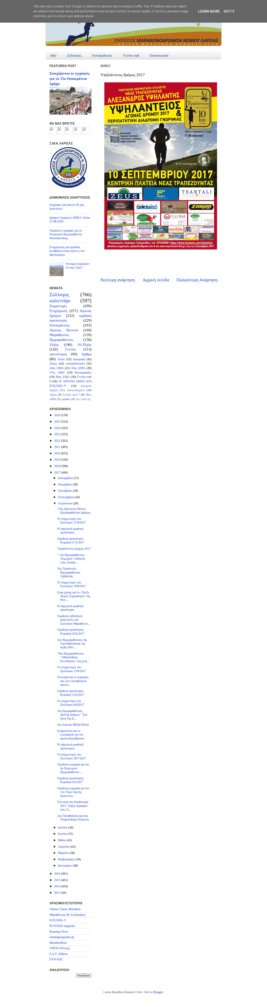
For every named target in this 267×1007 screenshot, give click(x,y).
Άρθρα (86, 354)
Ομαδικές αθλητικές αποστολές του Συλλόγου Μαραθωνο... (73, 619)
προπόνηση (58, 354)
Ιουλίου (63, 827)
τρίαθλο (66, 399)
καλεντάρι (59, 300)
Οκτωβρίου (65, 490)
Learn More (209, 11)
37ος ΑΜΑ (57, 372)
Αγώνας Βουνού (63, 330)
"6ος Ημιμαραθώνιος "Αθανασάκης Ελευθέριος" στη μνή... (73, 657)
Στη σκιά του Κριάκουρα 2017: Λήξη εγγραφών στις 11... (72, 805)
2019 (57, 459)
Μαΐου (62, 840)
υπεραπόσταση (75, 363)
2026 (57, 415)
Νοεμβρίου (65, 484)
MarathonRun (58, 943)
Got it (229, 11)
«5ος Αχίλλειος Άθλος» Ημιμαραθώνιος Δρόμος (73, 510)
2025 (57, 421)
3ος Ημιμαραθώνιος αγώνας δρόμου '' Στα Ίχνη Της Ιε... (72, 714)
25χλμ (53, 363)
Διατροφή (79, 359)
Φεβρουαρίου (67, 859)
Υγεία (61, 359)
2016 (57, 873)
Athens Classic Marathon (65, 909)
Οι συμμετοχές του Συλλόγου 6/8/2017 (70, 702)
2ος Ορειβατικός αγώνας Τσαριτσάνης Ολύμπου (73, 817)
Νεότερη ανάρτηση (117, 279)
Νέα (53, 55)
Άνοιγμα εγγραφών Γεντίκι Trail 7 (78, 265)
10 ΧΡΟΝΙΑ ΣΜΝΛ (71, 381)
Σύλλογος (74, 55)
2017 (57, 472)
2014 (57, 886)
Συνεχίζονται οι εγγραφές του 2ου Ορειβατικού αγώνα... (73, 681)
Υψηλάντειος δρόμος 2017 (74, 548)
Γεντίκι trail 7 (71, 394)
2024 (57, 428)
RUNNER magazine (62, 926)
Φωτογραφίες (83, 372)
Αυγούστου (65, 503)
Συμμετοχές (58, 306)
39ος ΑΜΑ (81, 399)
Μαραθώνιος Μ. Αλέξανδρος (67, 915)
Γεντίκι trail (131, 55)
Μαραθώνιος (59, 335)
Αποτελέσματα (75, 390)
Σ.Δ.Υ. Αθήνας (58, 954)
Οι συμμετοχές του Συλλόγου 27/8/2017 (71, 520)
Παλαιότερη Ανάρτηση (197, 279)
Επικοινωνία (159, 55)
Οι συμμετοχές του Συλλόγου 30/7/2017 (71, 756)
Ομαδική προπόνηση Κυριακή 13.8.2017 (70, 693)
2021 (57, 447)
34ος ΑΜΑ (56, 368)
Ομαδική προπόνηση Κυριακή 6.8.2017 (70, 780)
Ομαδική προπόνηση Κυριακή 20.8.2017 (70, 631)
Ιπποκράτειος (102, 55)
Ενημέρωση (58, 311)
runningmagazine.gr (61, 937)
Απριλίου (64, 846)
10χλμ (54, 345)
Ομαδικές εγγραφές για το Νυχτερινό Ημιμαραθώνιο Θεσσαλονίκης (65, 234)
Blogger (158, 992)
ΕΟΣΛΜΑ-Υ (57, 386)
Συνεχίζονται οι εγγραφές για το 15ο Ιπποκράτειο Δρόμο (69, 78)
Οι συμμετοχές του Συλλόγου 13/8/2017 (71, 669)
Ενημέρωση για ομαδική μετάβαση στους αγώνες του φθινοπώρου (67, 251)
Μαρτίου (64, 853)
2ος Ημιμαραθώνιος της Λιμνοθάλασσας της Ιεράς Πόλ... (72, 643)
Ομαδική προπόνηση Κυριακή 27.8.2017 (70, 540)
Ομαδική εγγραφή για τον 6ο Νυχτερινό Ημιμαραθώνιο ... (73, 768)
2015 (57, 880)
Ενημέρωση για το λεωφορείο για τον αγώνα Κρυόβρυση (70, 734)
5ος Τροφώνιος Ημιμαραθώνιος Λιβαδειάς (68, 572)
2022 (57, 440)
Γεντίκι (70, 349)
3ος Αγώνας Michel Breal (73, 724)
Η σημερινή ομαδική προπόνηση (70, 530)
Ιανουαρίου (65, 865)
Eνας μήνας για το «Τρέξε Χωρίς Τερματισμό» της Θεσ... (73, 596)
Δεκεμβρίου (66, 478)
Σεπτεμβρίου (66, 497)
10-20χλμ (84, 345)
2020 (57, 453)
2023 (57, 434)
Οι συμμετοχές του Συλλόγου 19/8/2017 (71, 584)
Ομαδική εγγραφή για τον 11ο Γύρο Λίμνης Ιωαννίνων (73, 792)
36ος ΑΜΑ (63, 377)
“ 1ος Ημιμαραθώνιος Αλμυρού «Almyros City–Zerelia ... (71, 558)
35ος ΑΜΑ (78, 368)
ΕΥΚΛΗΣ (56, 959)
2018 (57, 466)
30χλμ (53, 394)
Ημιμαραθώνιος (61, 340)
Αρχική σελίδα (155, 279)
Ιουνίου (63, 834)
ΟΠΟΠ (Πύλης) (59, 948)
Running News (58, 931)
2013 (57, 893)
